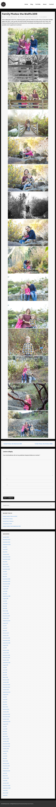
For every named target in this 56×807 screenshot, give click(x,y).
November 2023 (6, 542)
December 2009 (6, 785)
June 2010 (5, 780)
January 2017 (6, 635)
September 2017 (6, 620)
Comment (6, 459)
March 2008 (5, 793)
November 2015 (6, 657)
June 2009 (5, 790)
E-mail (5, 485)
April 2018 (5, 608)
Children (26, 17)
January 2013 (6, 741)
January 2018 (6, 613)
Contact (51, 4)
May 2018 (5, 606)
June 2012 (5, 756)
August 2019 (5, 588)
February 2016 (6, 650)
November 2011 (6, 766)
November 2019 (6, 583)
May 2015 (5, 672)
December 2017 (6, 616)
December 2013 (6, 714)
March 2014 (5, 706)
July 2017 (5, 625)
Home (26, 4)
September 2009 (6, 788)
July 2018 (5, 601)
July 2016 (5, 647)
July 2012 (5, 753)
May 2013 (5, 731)
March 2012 (5, 761)
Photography (35, 17)
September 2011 (6, 770)
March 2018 (5, 611)
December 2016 (6, 638)
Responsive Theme (29, 803)
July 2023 (5, 547)
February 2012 (6, 763)
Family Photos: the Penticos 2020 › (44, 444)
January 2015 (6, 682)
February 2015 (6, 679)
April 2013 (5, 734)
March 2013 (5, 736)
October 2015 (6, 660)
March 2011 (5, 775)
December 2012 (6, 743)
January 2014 (6, 711)
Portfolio (38, 4)
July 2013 (5, 726)
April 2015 (5, 675)
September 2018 (6, 596)
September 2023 (6, 544)
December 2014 (6, 684)
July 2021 (5, 571)
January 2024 (6, 537)
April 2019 (5, 593)
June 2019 (5, 591)
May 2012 (5, 758)
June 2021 (5, 574)
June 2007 (5, 795)
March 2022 (5, 564)
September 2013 (6, 721)
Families (29, 17)
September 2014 (6, 692)
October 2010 (6, 778)
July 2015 (5, 667)
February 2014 (6, 709)
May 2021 (5, 576)
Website (5, 491)
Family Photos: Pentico (8, 518)
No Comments (44, 17)
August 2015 (5, 665)
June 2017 (5, 628)
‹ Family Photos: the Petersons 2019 (12, 444)
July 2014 (5, 697)
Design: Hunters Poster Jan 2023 (10, 516)
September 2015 (6, 662)
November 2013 (6, 716)
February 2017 (6, 633)
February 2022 (6, 566)
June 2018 (5, 603)
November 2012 (6, 746)
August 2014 (5, 694)
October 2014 (6, 689)
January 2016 (6, 652)
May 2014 (5, 702)
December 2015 (6, 655)
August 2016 (5, 645)
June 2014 (5, 699)
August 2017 (5, 623)
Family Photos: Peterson (8, 521)
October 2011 (6, 768)
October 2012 (6, 748)
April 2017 (5, 630)
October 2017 (6, 618)
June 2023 (5, 549)
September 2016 (6, 643)
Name (4, 479)
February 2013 (6, 739)
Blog (31, 4)
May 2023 (5, 552)
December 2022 (6, 556)
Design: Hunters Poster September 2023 (12, 526)
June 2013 (5, 729)
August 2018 (5, 598)
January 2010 (6, 783)
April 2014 (5, 704)
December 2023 (6, 539)
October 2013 (6, 719)
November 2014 (6, 687)
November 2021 (6, 569)
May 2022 (5, 561)
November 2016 (6, 640)
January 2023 (6, 554)
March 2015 (5, 677)
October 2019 (6, 586)
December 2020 (6, 579)
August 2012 (5, 751)
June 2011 (5, 773)
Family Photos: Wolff (7, 523)
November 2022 (6, 559)
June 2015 (5, 670)
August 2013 (5, 724)
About (44, 4)
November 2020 (6, 581)
